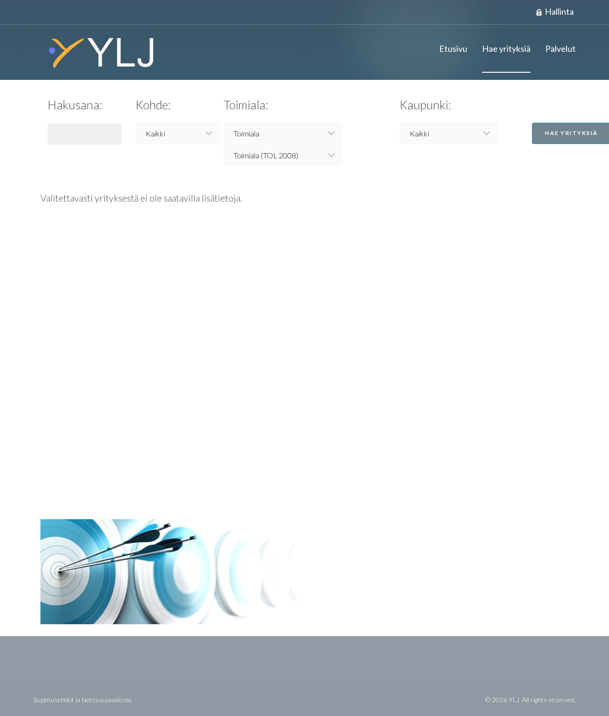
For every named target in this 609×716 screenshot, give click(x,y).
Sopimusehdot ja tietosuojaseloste (82, 700)
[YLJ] (97, 52)
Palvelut (560, 48)
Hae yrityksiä (506, 48)
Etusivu (453, 48)
